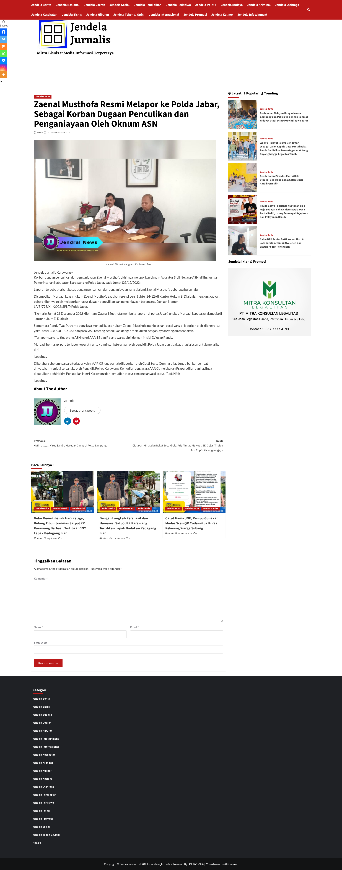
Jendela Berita (41, 5)
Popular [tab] (252, 93)
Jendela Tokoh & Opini (128, 14)
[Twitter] (3, 39)
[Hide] (1, 81)
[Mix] (3, 46)
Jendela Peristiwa (178, 5)
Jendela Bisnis (72, 14)
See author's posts (82, 410)
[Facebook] (3, 32)
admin (40, 132)
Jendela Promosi (195, 14)
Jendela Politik (205, 5)
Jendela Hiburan (97, 14)
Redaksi (37, 842)
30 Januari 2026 (185, 533)
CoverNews (213, 864)
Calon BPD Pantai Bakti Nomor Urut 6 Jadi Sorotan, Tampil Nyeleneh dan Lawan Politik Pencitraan (282, 242)
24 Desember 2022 (56, 132)
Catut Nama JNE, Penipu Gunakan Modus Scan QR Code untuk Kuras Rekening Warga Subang (191, 523)
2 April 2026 (52, 538)
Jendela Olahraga (287, 5)
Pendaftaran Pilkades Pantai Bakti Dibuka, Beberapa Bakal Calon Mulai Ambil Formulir (281, 180)
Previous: (70, 443)
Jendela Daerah (94, 5)
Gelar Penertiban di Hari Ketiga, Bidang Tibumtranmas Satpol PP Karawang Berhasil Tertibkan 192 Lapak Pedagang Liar (60, 526)
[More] (3, 74)
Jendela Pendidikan (147, 5)
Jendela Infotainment (252, 14)
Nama (38, 627)
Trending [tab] (270, 93)
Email (134, 627)
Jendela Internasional (164, 14)
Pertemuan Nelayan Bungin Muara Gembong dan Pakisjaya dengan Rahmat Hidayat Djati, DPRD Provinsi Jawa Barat (284, 116)
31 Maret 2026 (118, 538)
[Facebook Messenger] (3, 60)
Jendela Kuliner (222, 14)
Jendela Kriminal (259, 5)
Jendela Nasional (67, 5)
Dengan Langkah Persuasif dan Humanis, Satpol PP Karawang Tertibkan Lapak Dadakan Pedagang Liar (128, 526)
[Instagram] (3, 67)
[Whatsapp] (3, 53)
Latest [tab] (236, 93)
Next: (178, 445)
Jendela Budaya (232, 5)
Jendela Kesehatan (44, 14)
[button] (308, 10)
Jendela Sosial (119, 5)
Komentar (41, 578)
